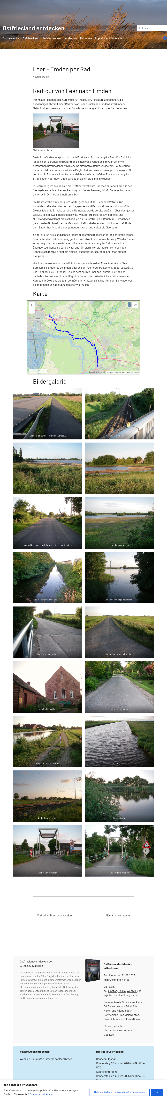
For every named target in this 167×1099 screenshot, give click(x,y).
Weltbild (132, 990)
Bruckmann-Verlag (118, 979)
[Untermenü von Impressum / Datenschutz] (127, 38)
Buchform (112, 968)
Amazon (112, 990)
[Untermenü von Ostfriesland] (18, 38)
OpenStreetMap (115, 372)
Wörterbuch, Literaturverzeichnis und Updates (118, 1030)
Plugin (136, 372)
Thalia (122, 990)
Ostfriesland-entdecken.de (36, 961)
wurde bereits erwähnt (100, 210)
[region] (83, 1089)
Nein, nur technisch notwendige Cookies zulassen (119, 1092)
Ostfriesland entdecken (33, 28)
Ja (157, 1092)
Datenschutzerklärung (41, 1094)
